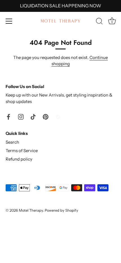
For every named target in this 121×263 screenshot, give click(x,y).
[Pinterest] (45, 116)
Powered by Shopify (61, 210)
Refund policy (19, 159)
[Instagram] (21, 116)
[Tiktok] (33, 116)
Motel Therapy (31, 210)
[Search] (99, 22)
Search (12, 142)
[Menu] (9, 21)
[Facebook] (8, 116)
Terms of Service (22, 150)
